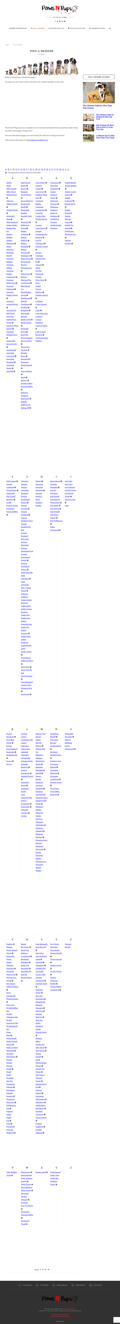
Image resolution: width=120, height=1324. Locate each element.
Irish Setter (54, 505)
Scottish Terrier (41, 984)
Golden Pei (25, 627)
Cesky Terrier (40, 228)
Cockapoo (39, 301)
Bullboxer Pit (26, 405)
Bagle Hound (25, 183)
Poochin (9, 1066)
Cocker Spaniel (40, 304)
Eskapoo (68, 240)
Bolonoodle (25, 313)
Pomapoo (9, 1053)
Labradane (25, 755)
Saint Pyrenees (41, 956)
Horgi (38, 499)
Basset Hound (26, 195)
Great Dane (25, 667)
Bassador (24, 192)
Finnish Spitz (11, 490)
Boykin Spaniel (26, 365)
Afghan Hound (11, 204)
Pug (7, 1108)
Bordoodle (25, 329)
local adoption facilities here (37, 140)
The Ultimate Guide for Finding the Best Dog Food (105, 117)
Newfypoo (54, 752)
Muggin (38, 870)
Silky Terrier (40, 1047)
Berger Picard (26, 259)
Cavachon (39, 213)
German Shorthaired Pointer (25, 557)
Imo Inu (53, 490)
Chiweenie (39, 274)
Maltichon (39, 755)
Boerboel (24, 307)
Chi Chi (38, 240)
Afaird (8, 186)
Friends (66, 1314)
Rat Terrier (25, 947)
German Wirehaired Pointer (25, 566)
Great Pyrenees (26, 676)
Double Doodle (55, 225)
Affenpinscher (11, 195)
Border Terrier (26, 322)
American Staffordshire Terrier (11, 319)
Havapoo (39, 493)
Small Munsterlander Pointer (41, 1063)
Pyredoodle (10, 1126)
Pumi (8, 1123)
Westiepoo (25, 1193)
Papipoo (9, 947)
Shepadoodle (40, 1002)
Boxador (24, 353)
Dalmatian (54, 189)
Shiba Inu (39, 1011)
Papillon (9, 944)
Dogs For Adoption (77, 28)
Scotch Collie (40, 974)
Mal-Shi (39, 743)
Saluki (38, 959)
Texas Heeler (55, 950)
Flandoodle (10, 493)
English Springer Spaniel (68, 219)
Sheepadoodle (41, 999)
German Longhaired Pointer (25, 499)
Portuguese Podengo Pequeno (10, 1093)
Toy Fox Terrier (55, 971)
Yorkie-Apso (54, 1175)
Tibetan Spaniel (56, 959)
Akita (8, 219)
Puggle (8, 1117)
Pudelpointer (11, 1105)
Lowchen (24, 813)
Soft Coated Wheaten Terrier (40, 1078)
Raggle (23, 944)
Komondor (10, 752)
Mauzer (38, 776)
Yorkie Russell (55, 1172)
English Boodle (70, 183)
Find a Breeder (39, 28)
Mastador (39, 767)
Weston (24, 1196)
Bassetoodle (25, 204)
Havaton (39, 496)
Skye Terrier (40, 1050)
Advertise (61, 1314)
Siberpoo (39, 1038)
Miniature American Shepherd (39, 785)
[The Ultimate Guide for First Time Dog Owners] (99, 83)
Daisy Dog (54, 186)
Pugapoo (9, 1111)
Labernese (25, 746)
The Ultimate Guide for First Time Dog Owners (97, 106)
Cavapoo (38, 225)
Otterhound (69, 749)
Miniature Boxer (42, 797)
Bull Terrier (25, 398)
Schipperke (40, 965)
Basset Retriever (27, 201)
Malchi (38, 740)
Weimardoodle (26, 1175)
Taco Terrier (54, 944)
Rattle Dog (25, 950)
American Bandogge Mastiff (10, 252)
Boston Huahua (26, 338)
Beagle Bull (25, 210)
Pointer (9, 1044)
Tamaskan (54, 947)
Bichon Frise (25, 274)
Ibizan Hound (55, 481)
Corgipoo (38, 316)
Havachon (39, 484)
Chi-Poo (38, 271)
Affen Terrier (11, 192)
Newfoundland (55, 746)
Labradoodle (25, 758)
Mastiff (38, 773)
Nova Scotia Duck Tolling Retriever (54, 791)
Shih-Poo (39, 1020)
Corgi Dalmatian (41, 313)
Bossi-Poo (24, 335)
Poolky (8, 1075)
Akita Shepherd (12, 222)
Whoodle (24, 1202)
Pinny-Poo (10, 1005)
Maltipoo (39, 758)
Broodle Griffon (26, 383)
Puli (7, 1120)
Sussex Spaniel (41, 1117)
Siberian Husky (41, 1032)
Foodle (8, 502)
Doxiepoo (53, 228)
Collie (37, 310)
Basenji (23, 189)
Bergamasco (25, 256)
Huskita (38, 505)
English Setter (70, 204)
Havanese (39, 490)
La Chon (24, 734)
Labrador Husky (27, 761)
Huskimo (39, 502)
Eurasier (68, 243)
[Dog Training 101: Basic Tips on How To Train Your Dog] (88, 125)
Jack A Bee (68, 481)
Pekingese (10, 968)
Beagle (23, 207)
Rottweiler (25, 968)
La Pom (24, 737)
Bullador (24, 402)
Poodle (8, 1069)
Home (7, 45)
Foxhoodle (10, 509)
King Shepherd (11, 749)
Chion (37, 268)
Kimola (9, 746)
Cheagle (38, 231)
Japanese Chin (70, 499)
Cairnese (38, 186)
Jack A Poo (68, 484)
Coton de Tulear (41, 325)
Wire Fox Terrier (27, 1205)
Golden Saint (26, 636)
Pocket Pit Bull (11, 1041)
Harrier (38, 481)
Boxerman (25, 362)
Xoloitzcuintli (41, 1172)
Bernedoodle (25, 262)
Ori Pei (67, 746)
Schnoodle (40, 971)
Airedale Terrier (12, 210)
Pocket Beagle (11, 1038)
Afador (8, 183)
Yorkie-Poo (54, 1178)
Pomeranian (10, 1056)
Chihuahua (39, 243)
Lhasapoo (24, 810)
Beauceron (25, 222)
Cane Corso (39, 192)
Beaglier (24, 213)
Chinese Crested (41, 246)
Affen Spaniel (11, 189)
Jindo (67, 505)
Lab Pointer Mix (27, 740)
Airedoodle (10, 216)
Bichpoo (24, 277)
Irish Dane (54, 493)
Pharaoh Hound (12, 999)
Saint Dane (40, 953)
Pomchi (9, 1060)
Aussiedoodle (11, 350)
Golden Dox (25, 615)
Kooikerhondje (11, 755)
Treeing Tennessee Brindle (54, 980)
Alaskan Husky (11, 225)
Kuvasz (9, 761)
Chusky (38, 286)
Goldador (24, 597)
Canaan (38, 189)
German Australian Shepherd (25, 490)
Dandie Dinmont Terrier (53, 195)
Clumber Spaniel (41, 295)
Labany (23, 743)
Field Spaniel (11, 481)
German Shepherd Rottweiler (25, 536)
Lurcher (24, 816)
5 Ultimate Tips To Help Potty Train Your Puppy (105, 136)
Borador (24, 316)
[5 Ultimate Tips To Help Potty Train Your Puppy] (88, 136)
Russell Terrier (26, 977)
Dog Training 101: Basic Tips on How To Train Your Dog (105, 127)
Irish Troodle (55, 512)
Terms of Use (58, 1316)
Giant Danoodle (27, 572)
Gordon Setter (26, 651)
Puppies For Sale (57, 28)
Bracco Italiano (26, 371)
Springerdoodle (41, 1099)
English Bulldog (70, 186)
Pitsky (8, 1032)
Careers (52, 1316)
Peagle (8, 962)
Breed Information (19, 28)
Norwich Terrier (56, 782)
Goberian (24, 594)
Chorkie (38, 277)
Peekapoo (10, 965)
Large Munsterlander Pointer (26, 797)
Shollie (38, 1029)
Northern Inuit (55, 761)
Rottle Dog (25, 965)
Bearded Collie (26, 216)
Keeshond (10, 737)
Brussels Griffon (27, 386)
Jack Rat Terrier (70, 490)
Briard (23, 377)
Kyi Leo (9, 764)
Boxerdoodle (25, 359)
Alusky (8, 246)
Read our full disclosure (69, 1309)
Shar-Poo (39, 996)
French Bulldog (12, 512)
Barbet (23, 186)
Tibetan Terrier (55, 965)
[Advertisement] (41, 455)
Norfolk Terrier (55, 755)
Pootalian (10, 1078)
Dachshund (54, 183)
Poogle (8, 1072)
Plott (8, 1035)
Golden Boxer (26, 606)
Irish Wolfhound (56, 521)
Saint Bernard (41, 947)
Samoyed (39, 962)
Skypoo (38, 1053)
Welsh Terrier (26, 1184)
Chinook (38, 265)
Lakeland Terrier (27, 776)
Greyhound (25, 694)
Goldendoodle (26, 645)
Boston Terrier (26, 341)
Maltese (39, 746)
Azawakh (9, 371)
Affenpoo (9, 201)
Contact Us (55, 1314)
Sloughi (38, 1056)
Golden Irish (25, 618)
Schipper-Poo (41, 968)
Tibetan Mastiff (56, 953)
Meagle (38, 779)
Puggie (8, 1114)
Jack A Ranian (70, 487)
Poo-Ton (9, 1081)
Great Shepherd (27, 682)
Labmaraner (25, 749)
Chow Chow (39, 280)
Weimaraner (25, 1172)
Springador (40, 1096)
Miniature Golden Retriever (39, 816)
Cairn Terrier (40, 183)
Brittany (24, 380)
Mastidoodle (40, 770)
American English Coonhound (10, 274)
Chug (37, 283)
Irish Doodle (54, 496)
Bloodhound (25, 298)
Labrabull (24, 752)
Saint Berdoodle (42, 944)
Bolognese (25, 310)
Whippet (24, 1199)
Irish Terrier (54, 509)
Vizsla (8, 1175)
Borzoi (23, 332)
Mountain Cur (41, 861)
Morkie (38, 852)
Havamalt (39, 487)
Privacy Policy (66, 1316)
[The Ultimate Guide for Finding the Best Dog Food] (88, 115)
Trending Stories (98, 28)
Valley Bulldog (11, 1172)
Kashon (9, 734)
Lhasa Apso (25, 807)
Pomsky (9, 1063)
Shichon (39, 1014)
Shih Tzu (39, 1017)
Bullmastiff (25, 408)
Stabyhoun (40, 1102)
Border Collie (26, 319)
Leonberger (25, 804)
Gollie (23, 648)
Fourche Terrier (12, 505)
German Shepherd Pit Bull (26, 527)
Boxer (23, 356)
